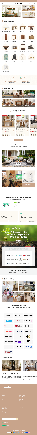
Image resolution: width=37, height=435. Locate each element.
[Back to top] (33, 429)
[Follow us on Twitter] (23, 387)
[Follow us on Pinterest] (27, 387)
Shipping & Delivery (22, 395)
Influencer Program (4, 408)
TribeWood (21, 407)
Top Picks (12, 111)
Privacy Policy (21, 399)
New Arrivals (18, 111)
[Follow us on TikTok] (30, 387)
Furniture (3, 372)
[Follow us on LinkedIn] (32, 387)
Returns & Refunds (22, 396)
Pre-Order (25, 111)
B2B (2, 411)
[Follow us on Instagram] (25, 387)
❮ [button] (3, 11)
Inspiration (3, 400)
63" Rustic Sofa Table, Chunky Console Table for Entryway (7, 129)
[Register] (17, 419)
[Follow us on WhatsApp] (19, 387)
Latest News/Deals (4, 396)
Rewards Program (4, 407)
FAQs (20, 400)
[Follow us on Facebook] (21, 387)
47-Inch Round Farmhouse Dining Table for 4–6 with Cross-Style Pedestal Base (21, 129)
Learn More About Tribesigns (28, 185)
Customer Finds (4, 395)
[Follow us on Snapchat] (34, 387)
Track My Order (4, 412)
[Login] (32, 3)
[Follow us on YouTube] (29, 387)
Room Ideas (3, 399)
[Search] (3, 3)
